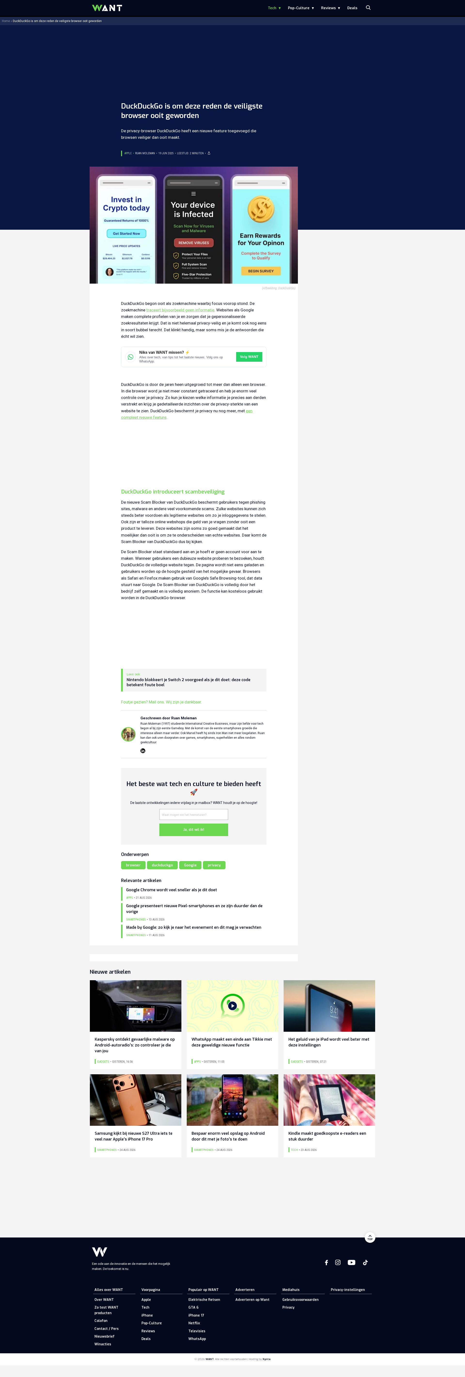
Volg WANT (249, 357)
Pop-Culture (299, 8)
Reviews (328, 8)
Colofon (101, 1320)
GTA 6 (193, 1307)
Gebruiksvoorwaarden (300, 1299)
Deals (352, 8)
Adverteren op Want (252, 1299)
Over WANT (104, 1299)
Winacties (102, 1344)
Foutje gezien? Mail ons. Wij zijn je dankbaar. (161, 702)
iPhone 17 (196, 1315)
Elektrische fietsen (204, 1299)
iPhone (147, 1315)
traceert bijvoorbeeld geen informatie (180, 310)
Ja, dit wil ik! (193, 829)
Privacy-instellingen (348, 1290)
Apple (128, 153)
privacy (214, 865)
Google (190, 865)
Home (6, 21)
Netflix (194, 1323)
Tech (272, 8)
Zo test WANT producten (106, 1310)
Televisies (196, 1331)
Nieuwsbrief (104, 1336)
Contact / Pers (106, 1328)
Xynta (267, 1359)
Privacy (288, 1307)
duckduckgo (162, 865)
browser (133, 865)
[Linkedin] (142, 751)
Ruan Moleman (145, 153)
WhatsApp (197, 1339)
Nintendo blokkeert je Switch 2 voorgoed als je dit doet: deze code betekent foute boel (188, 682)
